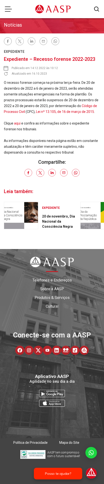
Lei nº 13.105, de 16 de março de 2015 (64, 112)
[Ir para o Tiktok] (75, 350)
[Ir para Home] (53, 9)
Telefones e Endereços (52, 280)
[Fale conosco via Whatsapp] (91, 463)
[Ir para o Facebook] (19, 350)
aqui (17, 123)
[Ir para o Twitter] (38, 350)
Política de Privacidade (30, 443)
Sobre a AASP (52, 289)
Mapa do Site (69, 443)
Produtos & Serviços (52, 297)
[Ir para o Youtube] (47, 350)
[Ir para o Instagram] (29, 350)
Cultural (52, 306)
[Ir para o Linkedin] (56, 350)
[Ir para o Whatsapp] (84, 350)
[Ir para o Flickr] (65, 350)
